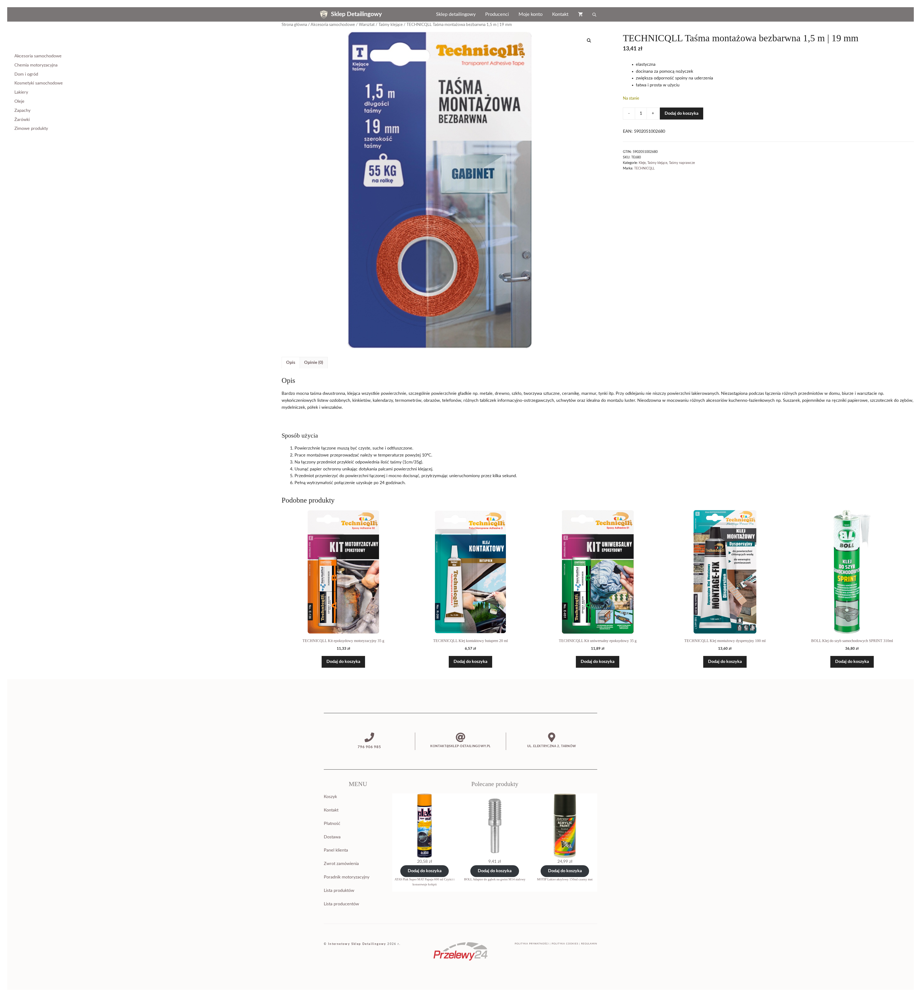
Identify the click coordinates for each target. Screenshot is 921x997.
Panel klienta (336, 850)
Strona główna (294, 25)
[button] (589, 40)
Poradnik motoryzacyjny (346, 877)
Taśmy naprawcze (682, 163)
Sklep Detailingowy (356, 14)
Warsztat (367, 25)
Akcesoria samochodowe (333, 25)
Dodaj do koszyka (681, 113)
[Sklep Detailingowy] (324, 14)
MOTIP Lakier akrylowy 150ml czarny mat (565, 879)
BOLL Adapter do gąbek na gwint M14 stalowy (494, 879)
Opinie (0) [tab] (313, 362)
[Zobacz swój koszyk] (580, 14)
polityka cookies (565, 944)
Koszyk (330, 797)
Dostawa (332, 837)
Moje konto (531, 14)
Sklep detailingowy (456, 14)
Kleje (642, 163)
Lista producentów (341, 904)
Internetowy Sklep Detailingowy (357, 944)
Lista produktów (339, 891)
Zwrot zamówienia (341, 864)
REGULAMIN (589, 944)
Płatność (332, 824)
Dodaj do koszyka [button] (343, 662)
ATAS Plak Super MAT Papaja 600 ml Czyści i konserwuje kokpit (425, 881)
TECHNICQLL (644, 168)
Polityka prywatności (532, 944)
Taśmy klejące (390, 25)
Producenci (497, 14)
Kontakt (560, 14)
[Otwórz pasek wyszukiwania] (594, 14)
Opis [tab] (290, 362)
